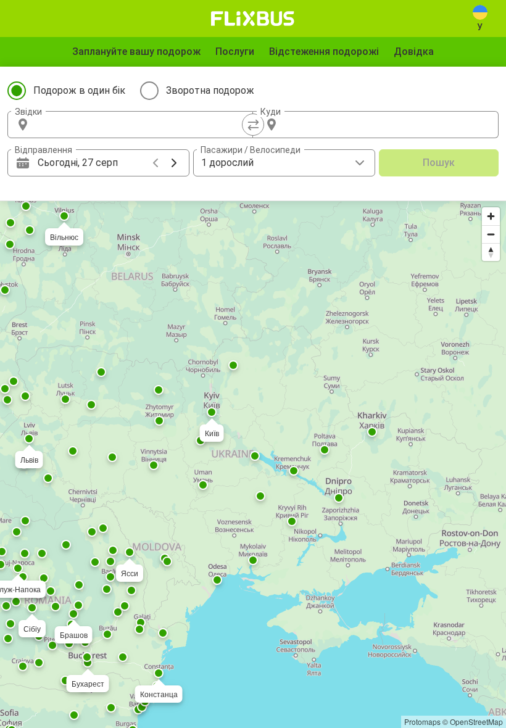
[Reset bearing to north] (491, 252)
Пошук (439, 162)
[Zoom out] (491, 234)
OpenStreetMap (476, 721)
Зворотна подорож (210, 90)
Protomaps (422, 721)
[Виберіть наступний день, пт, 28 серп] (174, 162)
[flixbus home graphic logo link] (252, 18)
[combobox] (141, 124)
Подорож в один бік (79, 90)
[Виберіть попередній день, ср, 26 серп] (155, 162)
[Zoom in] (491, 216)
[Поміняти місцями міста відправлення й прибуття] (253, 125)
